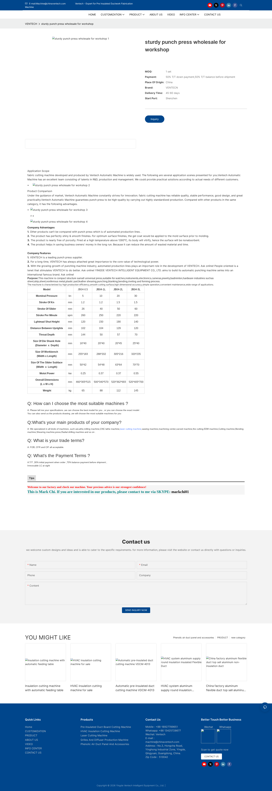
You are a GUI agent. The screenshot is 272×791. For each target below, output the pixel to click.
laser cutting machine (130, 429)
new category (238, 637)
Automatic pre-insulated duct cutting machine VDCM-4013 (135, 688)
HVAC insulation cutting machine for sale (86, 688)
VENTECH (31, 23)
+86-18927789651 (167, 726)
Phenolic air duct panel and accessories (193, 637)
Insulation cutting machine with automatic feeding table (44, 688)
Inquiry (155, 119)
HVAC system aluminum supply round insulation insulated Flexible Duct (176, 688)
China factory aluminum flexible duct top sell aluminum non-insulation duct (226, 688)
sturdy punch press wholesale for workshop (67, 23)
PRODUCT (222, 637)
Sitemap (170, 785)
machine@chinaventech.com (162, 741)
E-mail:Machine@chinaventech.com (51, 3)
